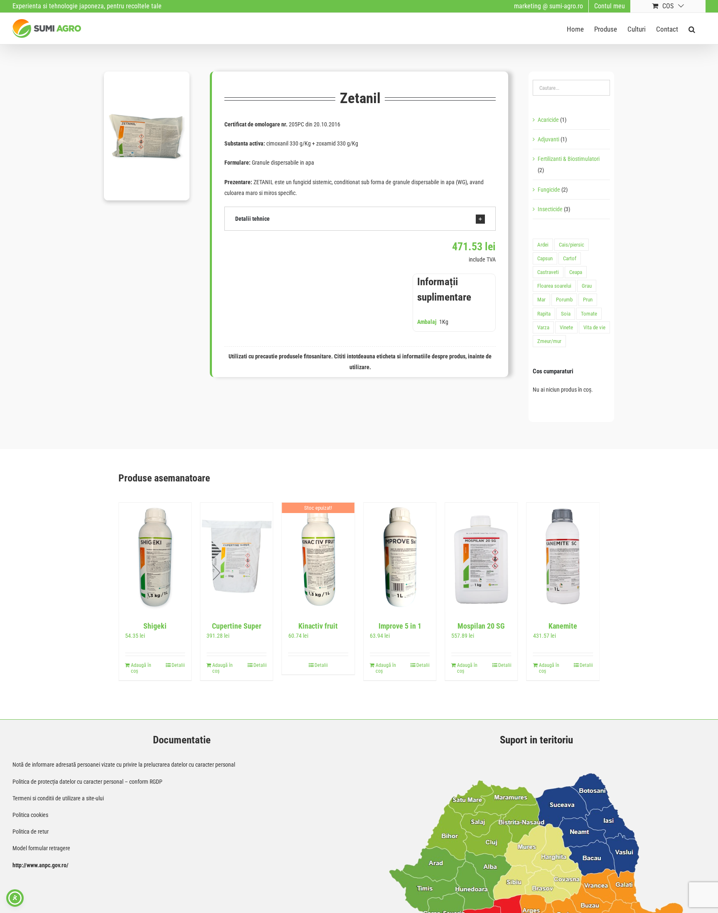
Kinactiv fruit (318, 626)
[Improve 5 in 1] (400, 557)
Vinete (566, 327)
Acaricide (548, 119)
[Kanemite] (563, 557)
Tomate (589, 314)
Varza (543, 327)
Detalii (178, 665)
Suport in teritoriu (536, 740)
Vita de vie (594, 327)
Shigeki (155, 626)
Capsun (545, 258)
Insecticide (550, 209)
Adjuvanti (548, 139)
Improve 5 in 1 (400, 626)
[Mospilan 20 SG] (481, 557)
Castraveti (548, 272)
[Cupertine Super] (236, 557)
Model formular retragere (41, 848)
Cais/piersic (571, 245)
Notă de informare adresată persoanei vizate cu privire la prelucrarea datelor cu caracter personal (123, 764)
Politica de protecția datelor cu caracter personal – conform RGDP (87, 781)
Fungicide (549, 189)
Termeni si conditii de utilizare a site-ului (58, 798)
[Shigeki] (155, 557)
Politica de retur (30, 831)
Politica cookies (30, 815)
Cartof (569, 258)
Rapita (544, 314)
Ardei (542, 245)
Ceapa (575, 272)
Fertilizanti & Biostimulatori (569, 158)
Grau (587, 286)
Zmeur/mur (549, 341)
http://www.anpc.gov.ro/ (40, 865)
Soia (565, 314)
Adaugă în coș (141, 668)
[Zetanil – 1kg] (146, 136)
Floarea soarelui (554, 286)
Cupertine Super (236, 626)
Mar (541, 299)
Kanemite (562, 626)
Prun (588, 299)
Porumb (564, 299)
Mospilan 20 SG (481, 626)
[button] (691, 28)
